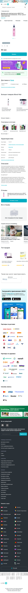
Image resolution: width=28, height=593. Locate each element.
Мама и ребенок (4, 486)
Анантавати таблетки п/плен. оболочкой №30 (7, 262)
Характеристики (8, 20)
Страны (2, 455)
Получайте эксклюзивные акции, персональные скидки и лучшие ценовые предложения (13, 429)
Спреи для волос (12, 144)
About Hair (3, 17)
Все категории (4, 133)
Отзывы (25, 20)
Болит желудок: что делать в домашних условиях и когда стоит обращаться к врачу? (10, 238)
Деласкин (10, 277)
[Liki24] (4, 583)
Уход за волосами (20, 144)
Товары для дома (4, 488)
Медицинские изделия (5, 480)
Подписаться (23, 434)
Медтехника (3, 482)
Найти (25, 7)
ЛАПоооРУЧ (3, 490)
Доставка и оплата (5, 442)
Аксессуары (3, 496)
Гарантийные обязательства (7, 460)
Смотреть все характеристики (7, 160)
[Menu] (1, 4)
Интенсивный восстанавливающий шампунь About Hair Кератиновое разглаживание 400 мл (7, 109)
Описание (18, 20)
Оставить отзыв (14, 200)
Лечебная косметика (5, 478)
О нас (2, 453)
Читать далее (4, 185)
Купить (14, 54)
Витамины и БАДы (5, 476)
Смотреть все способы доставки (8, 87)
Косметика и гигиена (5, 474)
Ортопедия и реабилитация (7, 484)
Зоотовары (3, 492)
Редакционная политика (6, 462)
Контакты (3, 444)
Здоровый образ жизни (6, 494)
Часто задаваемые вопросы (7, 446)
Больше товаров (5, 118)
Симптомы (3, 498)
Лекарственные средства (6, 472)
